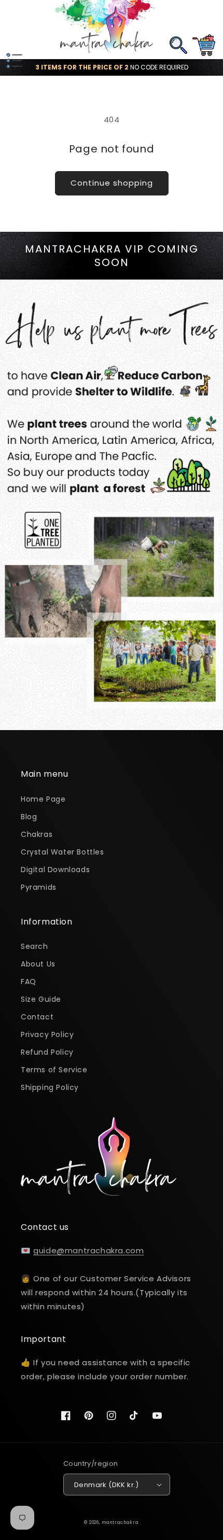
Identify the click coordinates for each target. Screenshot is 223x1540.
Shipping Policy (50, 1087)
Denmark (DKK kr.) (106, 1485)
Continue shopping (112, 182)
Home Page (43, 799)
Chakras (36, 834)
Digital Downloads (55, 869)
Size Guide (41, 999)
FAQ (28, 981)
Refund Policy (47, 1052)
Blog (29, 816)
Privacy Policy (47, 1034)
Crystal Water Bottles (62, 852)
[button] (13, 29)
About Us (38, 964)
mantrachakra (120, 1522)
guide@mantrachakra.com (88, 1250)
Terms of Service (54, 1070)
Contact (37, 1017)
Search (34, 946)
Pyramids (39, 887)
